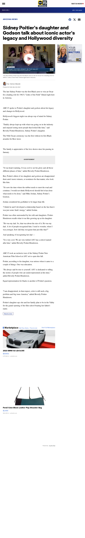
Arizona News (10, 19)
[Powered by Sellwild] (52, 445)
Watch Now (76, 4)
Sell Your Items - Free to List (28, 328)
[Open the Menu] (3, 3)
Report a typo (8, 313)
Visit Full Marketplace (48, 327)
